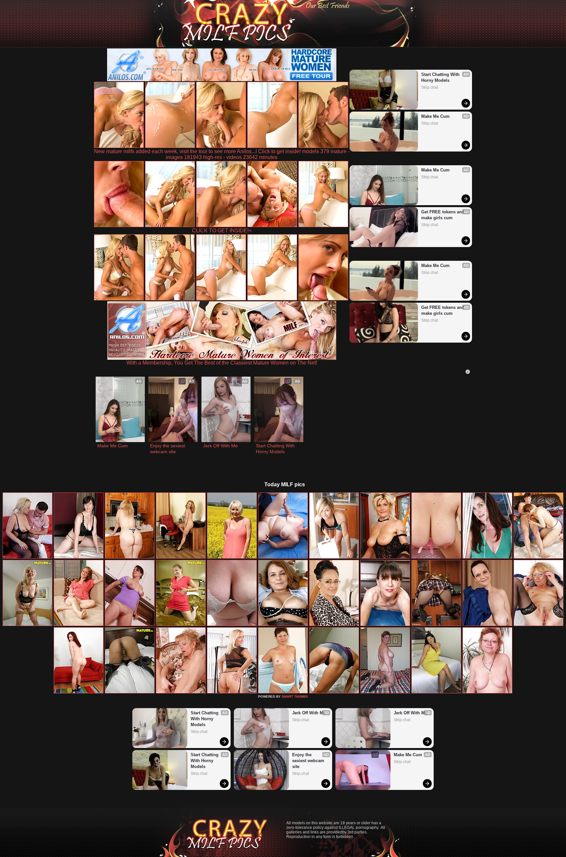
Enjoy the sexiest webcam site (168, 448)
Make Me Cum (435, 116)
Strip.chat (429, 87)
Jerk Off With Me (220, 445)
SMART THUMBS (295, 696)
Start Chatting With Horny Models (441, 77)
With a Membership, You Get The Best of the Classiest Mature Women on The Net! (221, 363)
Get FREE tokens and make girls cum (443, 214)
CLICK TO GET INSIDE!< (222, 230)
